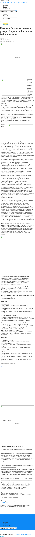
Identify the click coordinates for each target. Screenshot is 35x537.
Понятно (2, 536)
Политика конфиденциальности (12, 512)
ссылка (9, 420)
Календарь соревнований (10, 17)
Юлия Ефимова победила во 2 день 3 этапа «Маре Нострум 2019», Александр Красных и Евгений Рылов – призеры (17, 479)
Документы (6, 18)
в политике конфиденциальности (23, 534)
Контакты (6, 511)
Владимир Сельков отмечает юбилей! (12, 493)
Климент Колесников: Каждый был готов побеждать (17, 494)
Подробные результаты (8, 298)
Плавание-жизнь (4, 0)
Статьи (5, 14)
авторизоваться (5, 502)
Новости (5, 15)
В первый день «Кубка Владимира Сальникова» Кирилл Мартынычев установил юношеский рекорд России (16, 450)
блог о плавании (29, 506)
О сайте (5, 509)
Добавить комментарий (7, 41)
